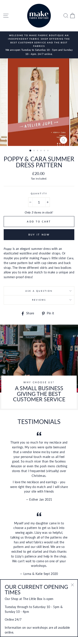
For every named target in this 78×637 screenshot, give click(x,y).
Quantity (39, 193)
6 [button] (48, 151)
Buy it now (39, 234)
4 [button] (41, 151)
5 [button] (45, 151)
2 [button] (34, 151)
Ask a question (39, 291)
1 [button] (30, 151)
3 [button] (38, 151)
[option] (39, 45)
